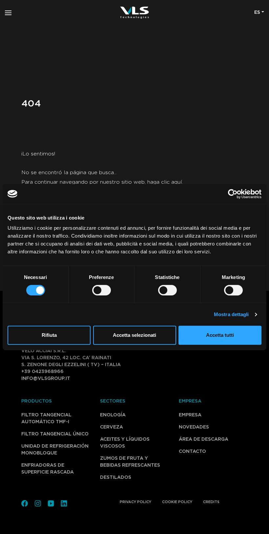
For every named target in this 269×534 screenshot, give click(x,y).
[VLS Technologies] (134, 13)
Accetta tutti (220, 335)
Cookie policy (177, 502)
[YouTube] (51, 502)
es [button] (257, 12)
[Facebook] (24, 502)
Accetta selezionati (134, 335)
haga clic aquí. (165, 182)
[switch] (94, 290)
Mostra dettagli (231, 314)
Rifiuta (49, 335)
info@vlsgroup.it (45, 378)
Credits (211, 502)
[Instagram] (37, 502)
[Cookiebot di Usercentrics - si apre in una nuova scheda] (232, 194)
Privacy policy (135, 502)
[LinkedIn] (64, 502)
